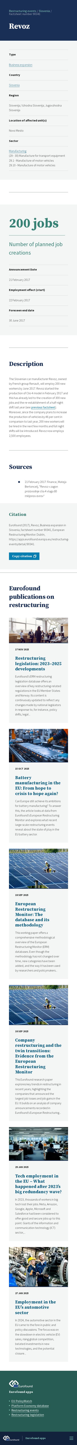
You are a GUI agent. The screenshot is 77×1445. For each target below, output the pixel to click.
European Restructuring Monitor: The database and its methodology (32, 914)
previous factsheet (43, 407)
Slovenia (44, 11)
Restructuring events (22, 11)
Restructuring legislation (27, 1415)
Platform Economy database (30, 1406)
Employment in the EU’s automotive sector (35, 1308)
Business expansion (20, 65)
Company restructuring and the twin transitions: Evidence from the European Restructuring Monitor (38, 1056)
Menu (71, 1438)
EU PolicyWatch (21, 1401)
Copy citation (22, 556)
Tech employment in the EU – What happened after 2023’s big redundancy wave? (38, 1184)
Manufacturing (17, 151)
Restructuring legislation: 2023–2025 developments (38, 664)
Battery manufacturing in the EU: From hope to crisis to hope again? (38, 786)
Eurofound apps (21, 1392)
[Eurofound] (21, 1383)
